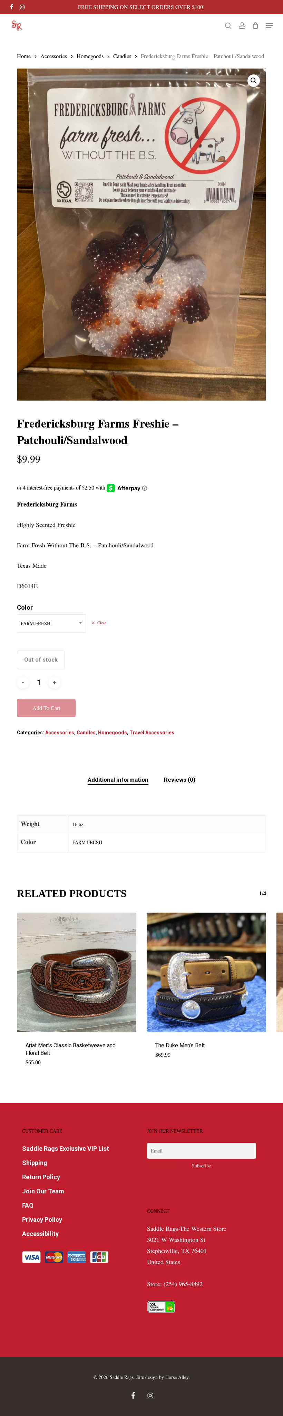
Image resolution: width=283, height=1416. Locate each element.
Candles (122, 56)
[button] (269, 25)
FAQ (27, 1205)
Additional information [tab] (118, 779)
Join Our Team (43, 1191)
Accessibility (40, 1233)
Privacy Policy (42, 1219)
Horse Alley (176, 1377)
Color (25, 607)
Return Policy (41, 1177)
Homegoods (90, 56)
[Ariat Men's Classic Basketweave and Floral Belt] (76, 972)
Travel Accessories (151, 732)
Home (24, 56)
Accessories (53, 56)
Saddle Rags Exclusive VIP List (65, 1148)
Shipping (34, 1162)
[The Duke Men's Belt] (206, 972)
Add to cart (46, 707)
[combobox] (51, 623)
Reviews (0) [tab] (179, 779)
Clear (101, 622)
